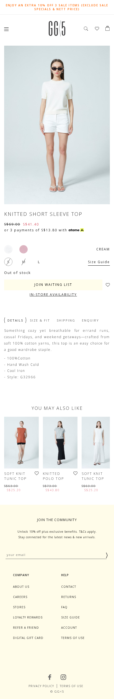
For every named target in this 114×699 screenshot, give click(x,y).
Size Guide (99, 262)
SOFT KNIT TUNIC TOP (15, 476)
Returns (68, 597)
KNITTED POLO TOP (53, 476)
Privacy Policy (41, 686)
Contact (68, 587)
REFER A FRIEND (26, 628)
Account (69, 628)
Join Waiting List (53, 284)
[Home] (57, 35)
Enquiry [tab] (90, 320)
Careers (20, 597)
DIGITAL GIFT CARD (28, 638)
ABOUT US (21, 587)
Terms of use (73, 638)
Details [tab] (15, 320)
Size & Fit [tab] (40, 320)
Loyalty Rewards (28, 617)
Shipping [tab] (66, 320)
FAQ (64, 607)
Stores (19, 607)
